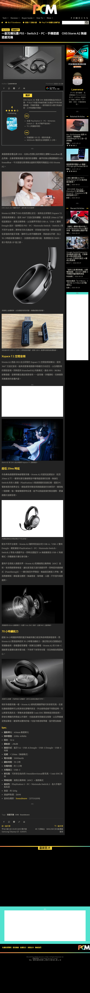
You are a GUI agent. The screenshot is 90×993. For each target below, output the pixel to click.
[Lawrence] (77, 78)
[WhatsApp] (9, 88)
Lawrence (12, 83)
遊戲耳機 (10, 815)
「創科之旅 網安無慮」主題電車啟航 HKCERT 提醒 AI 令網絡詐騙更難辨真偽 (77, 272)
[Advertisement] (45, 401)
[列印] (24, 88)
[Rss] (87, 18)
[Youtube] (76, 18)
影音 (67, 198)
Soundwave (21, 798)
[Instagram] (74, 18)
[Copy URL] (19, 88)
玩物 (67, 287)
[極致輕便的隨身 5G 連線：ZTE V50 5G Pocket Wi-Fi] (77, 155)
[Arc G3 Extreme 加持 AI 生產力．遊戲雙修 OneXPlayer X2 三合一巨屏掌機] (77, 125)
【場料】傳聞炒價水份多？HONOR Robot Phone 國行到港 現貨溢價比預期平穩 (77, 228)
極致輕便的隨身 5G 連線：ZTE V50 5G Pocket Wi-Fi (77, 165)
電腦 (67, 143)
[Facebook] (71, 18)
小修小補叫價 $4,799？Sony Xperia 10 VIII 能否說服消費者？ (76, 180)
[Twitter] (84, 18)
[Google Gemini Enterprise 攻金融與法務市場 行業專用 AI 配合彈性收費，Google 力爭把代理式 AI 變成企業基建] (77, 243)
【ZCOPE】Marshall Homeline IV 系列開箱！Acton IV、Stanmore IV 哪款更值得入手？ (76, 192)
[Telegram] (14, 88)
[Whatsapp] (82, 18)
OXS (17, 815)
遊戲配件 (15, 30)
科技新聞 (69, 276)
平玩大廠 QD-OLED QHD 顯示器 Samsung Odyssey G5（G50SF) (14, 830)
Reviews (6, 30)
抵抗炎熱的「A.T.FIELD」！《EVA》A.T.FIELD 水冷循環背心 (77, 283)
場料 (67, 233)
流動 (67, 184)
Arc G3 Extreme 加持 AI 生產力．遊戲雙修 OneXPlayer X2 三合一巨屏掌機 (76, 137)
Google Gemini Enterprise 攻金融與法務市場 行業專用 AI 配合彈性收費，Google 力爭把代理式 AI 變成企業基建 (76, 256)
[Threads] (79, 18)
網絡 (67, 169)
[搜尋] (87, 22)
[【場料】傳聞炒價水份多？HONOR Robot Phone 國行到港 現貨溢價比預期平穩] (77, 217)
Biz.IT (68, 263)
